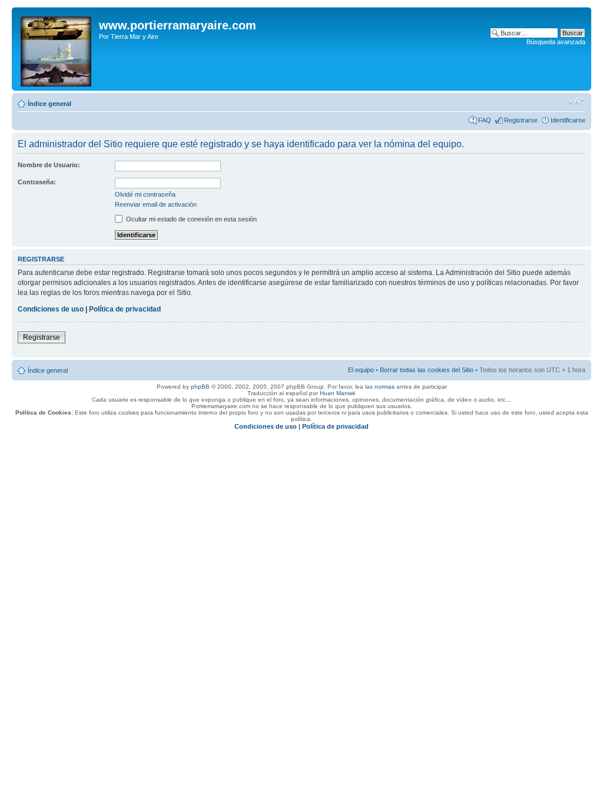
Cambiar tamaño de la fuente (576, 101)
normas (385, 386)
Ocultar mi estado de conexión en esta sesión (190, 219)
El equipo (361, 369)
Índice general (49, 103)
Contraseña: (37, 181)
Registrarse (521, 120)
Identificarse (568, 120)
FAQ (484, 120)
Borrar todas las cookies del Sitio (426, 369)
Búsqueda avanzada (555, 41)
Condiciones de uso (51, 309)
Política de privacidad (125, 309)
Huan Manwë (338, 393)
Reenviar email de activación (156, 204)
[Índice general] (57, 49)
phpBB (200, 386)
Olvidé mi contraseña (145, 194)
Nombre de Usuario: (49, 164)
